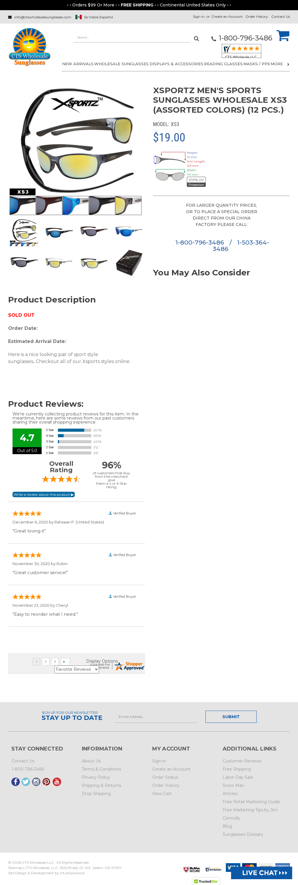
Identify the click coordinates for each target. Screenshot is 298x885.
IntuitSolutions (72, 873)
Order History (256, 16)
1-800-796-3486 (200, 242)
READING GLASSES (223, 63)
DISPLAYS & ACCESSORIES (176, 63)
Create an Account (227, 16)
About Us (91, 761)
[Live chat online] (261, 873)
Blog (227, 826)
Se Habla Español (98, 17)
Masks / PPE (256, 63)
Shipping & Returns (101, 785)
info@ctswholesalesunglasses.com (42, 17)
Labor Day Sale (238, 777)
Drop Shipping (96, 793)
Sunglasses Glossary (243, 834)
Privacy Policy (96, 777)
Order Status (165, 777)
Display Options (102, 661)
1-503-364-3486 (241, 245)
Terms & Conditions (101, 769)
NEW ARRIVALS (78, 63)
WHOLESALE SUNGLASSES (121, 63)
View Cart (162, 793)
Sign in (199, 16)
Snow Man (233, 785)
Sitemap (15, 867)
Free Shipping (237, 769)
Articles (230, 793)
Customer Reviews (242, 761)
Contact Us (280, 16)
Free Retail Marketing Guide (251, 801)
